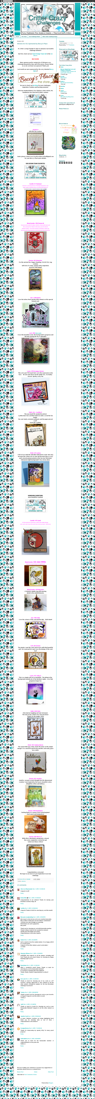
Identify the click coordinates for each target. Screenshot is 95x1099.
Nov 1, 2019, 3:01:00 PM (39, 917)
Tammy (23, 992)
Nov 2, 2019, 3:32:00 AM (32, 979)
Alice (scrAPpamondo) (26, 889)
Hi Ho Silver (63, 92)
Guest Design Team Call (39, 54)
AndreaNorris (24, 1038)
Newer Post (20, 1072)
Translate (71, 45)
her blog (35, 85)
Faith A (62, 81)
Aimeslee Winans (25, 953)
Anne (62, 67)
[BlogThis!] (35, 879)
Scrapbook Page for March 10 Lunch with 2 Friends (68, 72)
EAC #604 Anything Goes (67, 96)
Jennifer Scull (24, 1016)
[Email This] (34, 879)
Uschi (62, 95)
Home (17, 36)
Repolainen (24, 965)
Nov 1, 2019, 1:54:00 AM (34, 897)
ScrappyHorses (25, 1028)
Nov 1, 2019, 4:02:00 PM (31, 940)
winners (24, 881)
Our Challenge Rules (34, 36)
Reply (22, 893)
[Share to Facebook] (38, 879)
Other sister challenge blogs (49, 36)
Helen (62, 88)
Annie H (23, 940)
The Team (24, 36)
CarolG (62, 76)
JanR (22, 1004)
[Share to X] (36, 879)
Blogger (51, 1083)
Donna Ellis (23, 897)
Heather (63, 86)
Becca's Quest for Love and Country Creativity (68, 69)
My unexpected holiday (67, 82)
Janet (62, 90)
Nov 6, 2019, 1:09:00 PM (34, 1038)
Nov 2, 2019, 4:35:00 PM (30, 1004)
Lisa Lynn (38, 333)
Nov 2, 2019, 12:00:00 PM (31, 992)
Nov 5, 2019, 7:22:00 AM (35, 1028)
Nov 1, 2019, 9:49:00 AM (31, 908)
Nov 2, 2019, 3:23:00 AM (33, 965)
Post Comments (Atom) (30, 1074)
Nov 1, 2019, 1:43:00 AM (39, 889)
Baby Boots (64, 77)
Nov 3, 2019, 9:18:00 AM (34, 1016)
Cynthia (23, 908)
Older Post (51, 1072)
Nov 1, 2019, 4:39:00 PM (36, 953)
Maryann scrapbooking (27, 917)
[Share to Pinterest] (39, 879)
